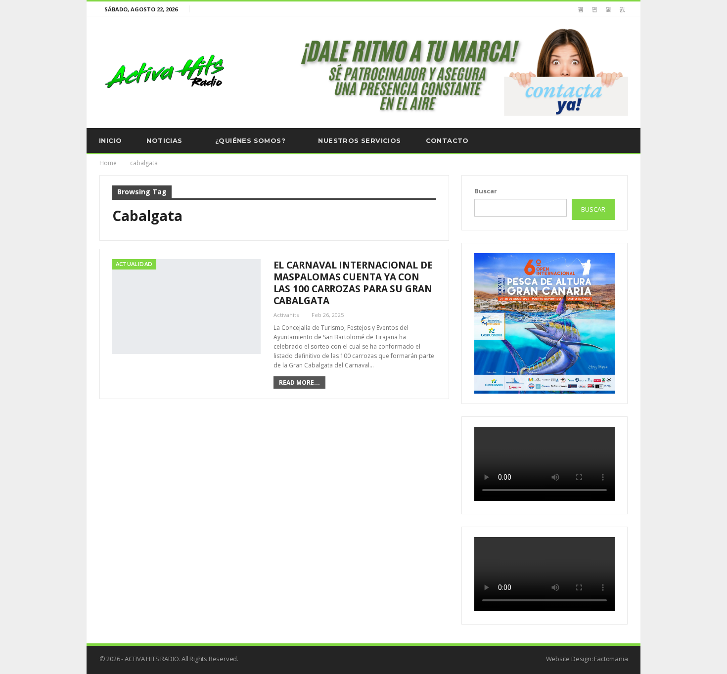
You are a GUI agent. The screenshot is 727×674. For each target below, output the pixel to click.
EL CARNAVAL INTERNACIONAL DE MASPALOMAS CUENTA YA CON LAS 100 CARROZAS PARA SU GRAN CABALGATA (353, 283)
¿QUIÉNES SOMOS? (250, 140)
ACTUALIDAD (134, 264)
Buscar (485, 190)
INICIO (110, 140)
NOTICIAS (164, 140)
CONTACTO (447, 140)
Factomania (611, 658)
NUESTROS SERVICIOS (359, 140)
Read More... (299, 382)
